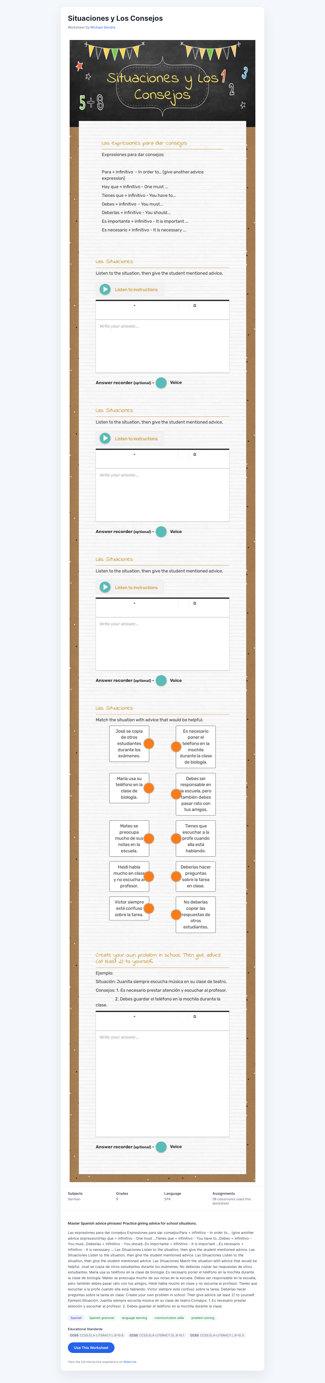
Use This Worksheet (91, 1347)
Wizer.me (129, 1362)
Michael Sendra (102, 27)
